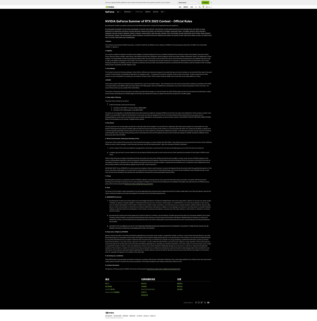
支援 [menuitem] (191, 7)
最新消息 (155, 12)
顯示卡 (107, 283)
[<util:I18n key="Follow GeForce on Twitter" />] (205, 303)
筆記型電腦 (108, 286)
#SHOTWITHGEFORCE (148, 289)
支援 (162, 12)
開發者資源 (144, 295)
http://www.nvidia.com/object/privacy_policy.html (138, 184)
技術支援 (179, 289)
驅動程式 (148, 12)
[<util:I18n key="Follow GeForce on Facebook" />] (196, 303)
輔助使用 (132, 316)
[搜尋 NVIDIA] (196, 7)
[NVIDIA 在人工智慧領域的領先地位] (109, 7)
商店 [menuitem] (180, 7)
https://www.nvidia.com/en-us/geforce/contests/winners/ (163, 269)
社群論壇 (144, 286)
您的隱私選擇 (117, 316)
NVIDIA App (139, 12)
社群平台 (144, 292)
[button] (200, 7)
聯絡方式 (153, 316)
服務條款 (125, 316)
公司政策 (139, 316)
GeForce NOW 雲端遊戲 (112, 292)
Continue (205, 2)
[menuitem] (118, 6)
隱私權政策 (108, 316)
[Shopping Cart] (203, 7)
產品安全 (146, 316)
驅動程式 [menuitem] (186, 7)
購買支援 (179, 286)
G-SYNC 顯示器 (109, 289)
